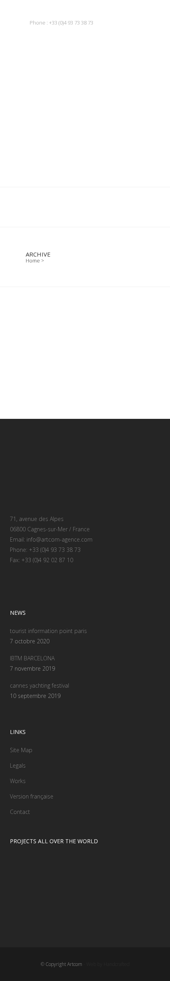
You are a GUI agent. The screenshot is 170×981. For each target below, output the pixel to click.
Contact (20, 812)
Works (18, 781)
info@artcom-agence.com (59, 539)
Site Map (21, 750)
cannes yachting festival (39, 685)
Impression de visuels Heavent (78, 365)
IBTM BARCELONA (32, 658)
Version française (31, 796)
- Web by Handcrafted (106, 964)
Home (33, 260)
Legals (18, 765)
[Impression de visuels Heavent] (85, 320)
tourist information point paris (48, 631)
